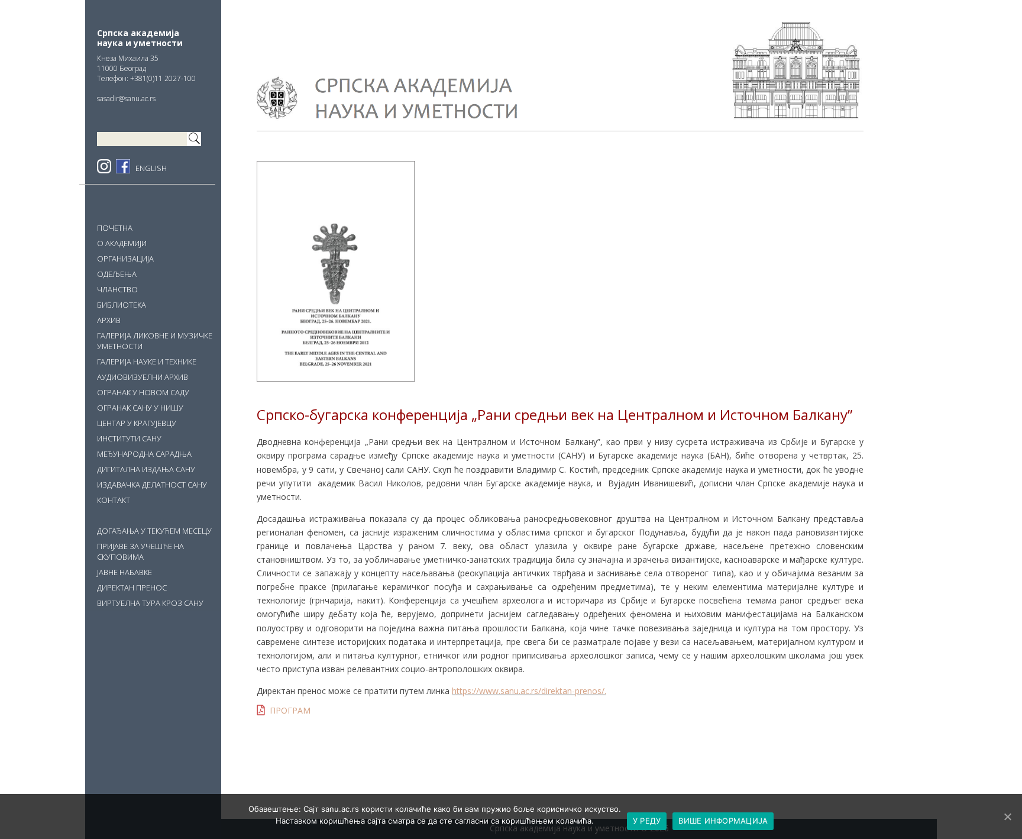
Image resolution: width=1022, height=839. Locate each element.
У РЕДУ (647, 820)
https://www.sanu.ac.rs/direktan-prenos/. (529, 690)
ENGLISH (151, 168)
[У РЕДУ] (1007, 816)
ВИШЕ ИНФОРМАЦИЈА (723, 820)
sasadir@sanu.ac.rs (126, 98)
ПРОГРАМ (290, 710)
